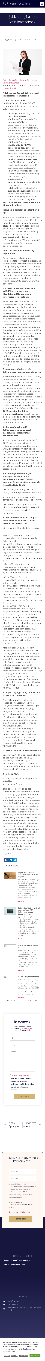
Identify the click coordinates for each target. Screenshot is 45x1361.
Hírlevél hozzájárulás (15, 1202)
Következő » (33, 1000)
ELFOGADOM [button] (35, 1355)
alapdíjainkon (28, 1028)
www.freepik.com (12, 88)
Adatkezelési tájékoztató (19, 1212)
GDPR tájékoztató (11, 1356)
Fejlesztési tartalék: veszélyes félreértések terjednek (28, 874)
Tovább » (21, 901)
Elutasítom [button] (23, 1356)
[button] (42, 4)
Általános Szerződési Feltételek (17, 1260)
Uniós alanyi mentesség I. (29, 977)
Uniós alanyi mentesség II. (28, 946)
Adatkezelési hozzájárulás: (17, 1184)
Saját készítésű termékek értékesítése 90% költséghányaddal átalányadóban (29, 911)
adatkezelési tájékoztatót (22, 1075)
